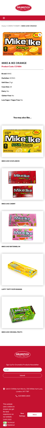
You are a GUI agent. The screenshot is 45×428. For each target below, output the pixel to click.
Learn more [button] (7, 419)
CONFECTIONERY (13, 26)
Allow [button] (35, 414)
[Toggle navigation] (4, 18)
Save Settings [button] (22, 414)
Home (4, 26)
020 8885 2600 (24, 396)
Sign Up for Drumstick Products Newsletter (22, 365)
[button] (40, 35)
